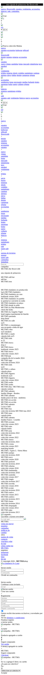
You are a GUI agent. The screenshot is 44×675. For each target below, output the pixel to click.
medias (25, 82)
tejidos (3, 73)
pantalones (29, 73)
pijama (32, 75)
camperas (25, 75)
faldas (14, 75)
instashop (4, 262)
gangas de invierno (8, 253)
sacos (3, 178)
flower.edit (5, 134)
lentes (37, 82)
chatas (8, 64)
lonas (11, 82)
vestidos (21, 73)
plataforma (34, 64)
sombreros (5, 82)
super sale (5, 249)
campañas (5, 260)
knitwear (19, 50)
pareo (15, 84)
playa (9, 75)
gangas (3, 255)
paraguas (4, 84)
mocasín (26, 64)
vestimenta (15, 98)
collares (21, 84)
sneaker (4, 66)
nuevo (27, 98)
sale (8, 98)
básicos (22, 98)
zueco (3, 64)
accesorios (11, 50)
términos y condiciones (16, 618)
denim (3, 57)
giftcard (26, 50)
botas (21, 64)
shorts (15, 73)
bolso (10, 84)
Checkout (4, 655)
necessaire (18, 82)
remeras (15, 57)
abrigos (4, 75)
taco (40, 64)
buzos (3, 180)
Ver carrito (5, 644)
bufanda (31, 82)
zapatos (4, 50)
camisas (36, 73)
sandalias (14, 64)
